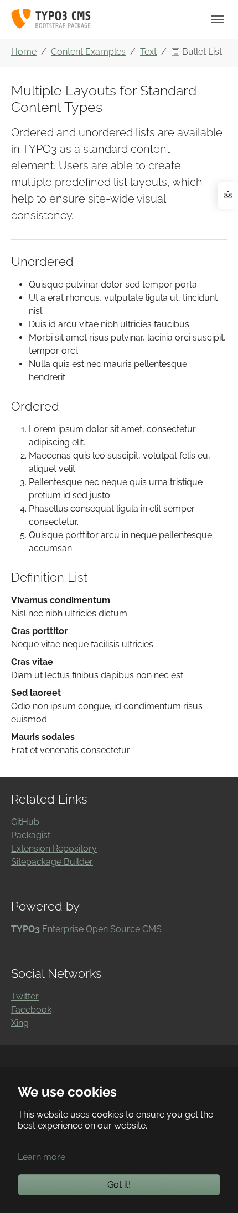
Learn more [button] (41, 1157)
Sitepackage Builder (52, 861)
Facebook (31, 1009)
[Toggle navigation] (217, 19)
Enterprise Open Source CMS (86, 929)
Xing (20, 1023)
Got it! (119, 1184)
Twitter (25, 996)
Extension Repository (54, 848)
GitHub (25, 822)
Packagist (30, 835)
